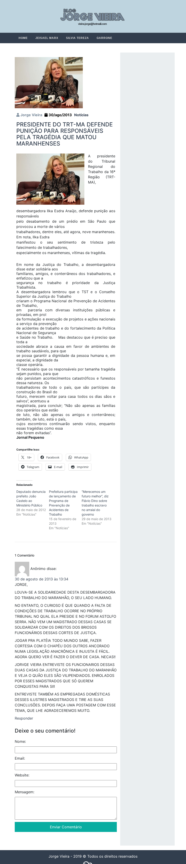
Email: (20, 758)
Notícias (81, 115)
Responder (24, 718)
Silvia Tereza (77, 38)
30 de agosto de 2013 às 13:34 (41, 579)
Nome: (20, 741)
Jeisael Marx (46, 38)
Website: (22, 775)
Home (23, 38)
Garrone (104, 38)
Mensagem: (24, 792)
